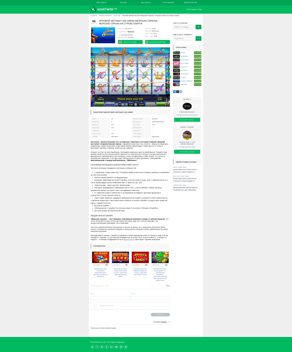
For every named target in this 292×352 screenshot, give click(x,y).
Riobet (183, 53)
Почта (133, 293)
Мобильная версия (157, 42)
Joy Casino (184, 70)
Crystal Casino (182, 167)
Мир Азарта (101, 2)
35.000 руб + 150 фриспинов (187, 143)
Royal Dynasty (129, 239)
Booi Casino (185, 63)
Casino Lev (184, 67)
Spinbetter (184, 56)
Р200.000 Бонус (187, 112)
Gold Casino (185, 60)
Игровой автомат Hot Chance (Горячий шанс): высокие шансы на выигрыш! (100, 272)
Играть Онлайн (130, 42)
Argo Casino (182, 185)
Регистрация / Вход (194, 9)
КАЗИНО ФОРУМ (190, 2)
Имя (93, 293)
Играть (197, 53)
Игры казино (168, 2)
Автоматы (146, 2)
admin (175, 167)
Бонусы (123, 2)
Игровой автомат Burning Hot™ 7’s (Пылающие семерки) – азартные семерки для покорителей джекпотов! (160, 274)
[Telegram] (180, 91)
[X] (177, 91)
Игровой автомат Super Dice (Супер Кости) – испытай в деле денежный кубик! (120, 272)
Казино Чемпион (186, 81)
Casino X (183, 77)
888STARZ (184, 84)
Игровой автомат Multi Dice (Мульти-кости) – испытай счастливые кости (140, 271)
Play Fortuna (185, 74)
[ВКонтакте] (174, 91)
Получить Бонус (187, 120)
